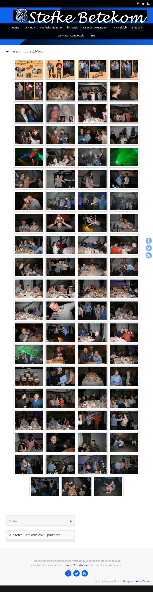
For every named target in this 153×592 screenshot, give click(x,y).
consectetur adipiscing (76, 565)
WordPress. (142, 581)
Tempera (128, 581)
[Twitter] (143, 3)
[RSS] (148, 3)
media (17, 51)
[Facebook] (138, 3)
